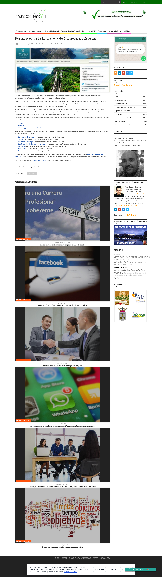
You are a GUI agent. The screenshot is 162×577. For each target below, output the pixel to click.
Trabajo (20, 123)
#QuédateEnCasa (122, 262)
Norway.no (22, 146)
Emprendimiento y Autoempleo (28, 31)
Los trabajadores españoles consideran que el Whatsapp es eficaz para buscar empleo (62, 426)
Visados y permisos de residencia (30, 128)
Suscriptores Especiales (131, 125)
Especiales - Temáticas (131, 111)
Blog (131, 96)
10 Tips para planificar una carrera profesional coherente (62, 245)
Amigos (119, 267)
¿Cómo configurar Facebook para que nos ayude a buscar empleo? (62, 305)
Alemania (128, 268)
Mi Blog (127, 31)
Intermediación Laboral (70, 31)
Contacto (142, 2)
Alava (133, 265)
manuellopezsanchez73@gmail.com (126, 205)
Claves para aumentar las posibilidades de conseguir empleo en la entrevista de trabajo (62, 487)
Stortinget (21, 139)
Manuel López (61, 44)
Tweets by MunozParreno (123, 85)
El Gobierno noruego (25, 142)
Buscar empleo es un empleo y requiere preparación (62, 547)
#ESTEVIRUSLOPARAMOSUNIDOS (132, 257)
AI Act (129, 265)
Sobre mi (133, 2)
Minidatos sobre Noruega (27, 151)
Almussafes (136, 268)
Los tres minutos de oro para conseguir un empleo (62, 366)
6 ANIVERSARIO (137, 275)
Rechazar (113, 569)
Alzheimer (118, 270)
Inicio (125, 2)
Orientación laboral (51, 31)
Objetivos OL (32, 173)
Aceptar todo (99, 569)
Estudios (21, 125)
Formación (102, 31)
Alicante (135, 262)
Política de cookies (101, 558)
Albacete (118, 260)
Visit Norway (22, 148)
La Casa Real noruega (26, 137)
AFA (116, 277)
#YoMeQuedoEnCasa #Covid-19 (130, 271)
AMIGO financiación (120, 255)
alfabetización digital (131, 273)
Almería (128, 275)
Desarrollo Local (115, 31)
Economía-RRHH (89, 31)
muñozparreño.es (141, 194)
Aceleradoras (127, 260)
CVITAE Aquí (131, 215)
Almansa (138, 265)
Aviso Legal (86, 558)
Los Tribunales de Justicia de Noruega (31, 144)
